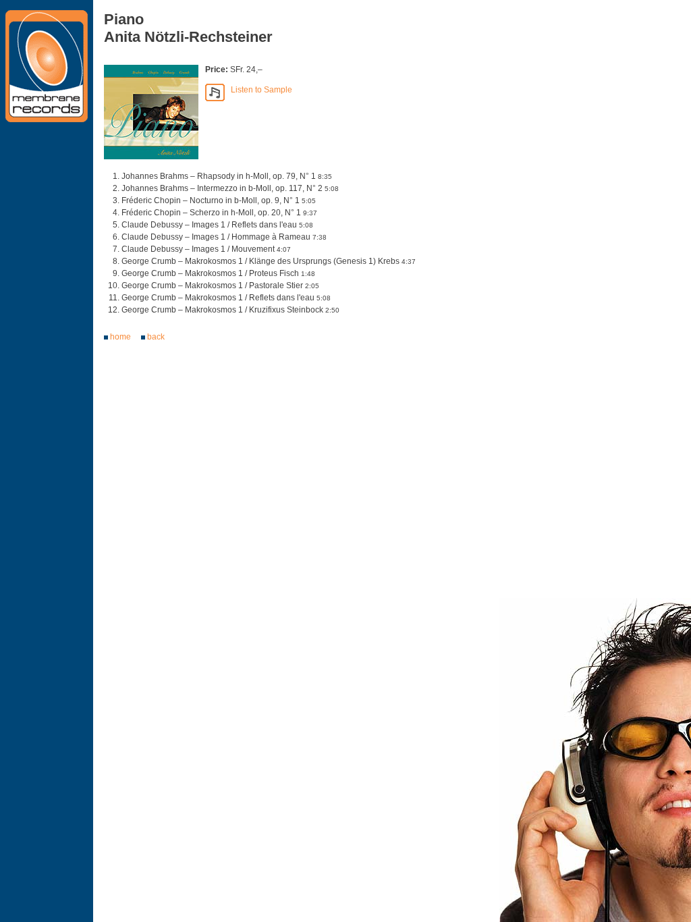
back (156, 337)
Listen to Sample (258, 89)
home (120, 337)
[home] (46, 68)
